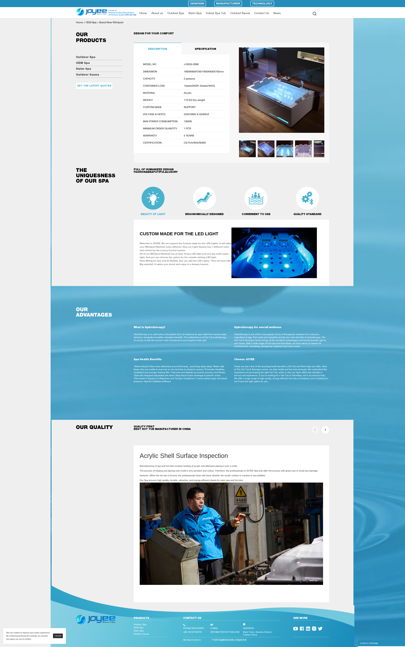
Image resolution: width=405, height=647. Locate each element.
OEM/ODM (197, 3)
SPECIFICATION (205, 48)
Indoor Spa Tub (216, 13)
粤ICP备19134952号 (192, 640)
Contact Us (261, 13)
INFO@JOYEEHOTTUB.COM (224, 632)
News (277, 13)
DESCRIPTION (157, 48)
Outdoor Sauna (240, 13)
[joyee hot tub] (95, 625)
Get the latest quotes (94, 85)
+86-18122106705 (192, 632)
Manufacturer (228, 3)
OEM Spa (91, 22)
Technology (262, 3)
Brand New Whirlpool (111, 22)
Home (143, 13)
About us (157, 13)
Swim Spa (195, 13)
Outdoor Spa (175, 13)
